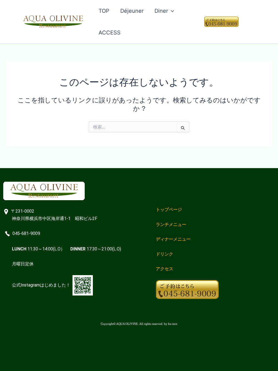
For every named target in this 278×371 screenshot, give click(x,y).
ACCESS (110, 32)
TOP (104, 11)
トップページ (169, 209)
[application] (171, 11)
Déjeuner (132, 11)
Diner (161, 11)
